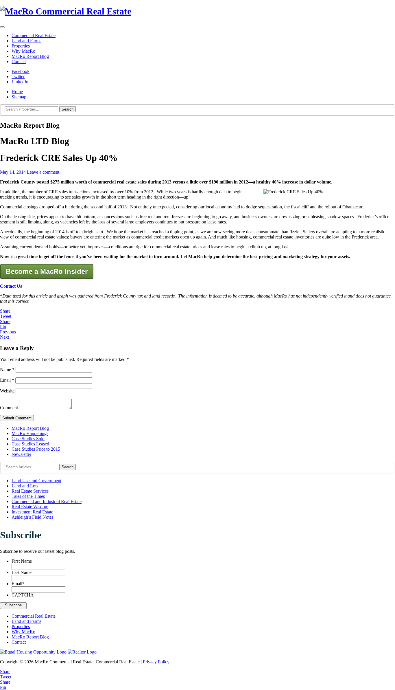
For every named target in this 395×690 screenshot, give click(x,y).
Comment (9, 407)
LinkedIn (20, 81)
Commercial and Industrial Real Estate (47, 501)
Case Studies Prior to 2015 (36, 449)
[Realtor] (82, 651)
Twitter (18, 76)
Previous (8, 331)
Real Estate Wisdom (30, 506)
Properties (21, 45)
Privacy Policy (156, 661)
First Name (22, 561)
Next (4, 337)
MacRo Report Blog (30, 56)
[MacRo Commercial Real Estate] (197, 11)
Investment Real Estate (32, 511)
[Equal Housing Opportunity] (33, 651)
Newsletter (21, 454)
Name (7, 369)
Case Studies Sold (28, 438)
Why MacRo (23, 51)
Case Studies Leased (30, 443)
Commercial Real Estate (34, 35)
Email (7, 380)
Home (17, 91)
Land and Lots (25, 485)
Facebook (20, 71)
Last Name (22, 572)
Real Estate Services (30, 491)
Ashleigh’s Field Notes (32, 517)
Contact (19, 61)
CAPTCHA (23, 594)
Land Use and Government (36, 480)
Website (7, 390)
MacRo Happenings (30, 433)
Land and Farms (26, 40)
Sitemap (19, 96)
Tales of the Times (28, 496)
